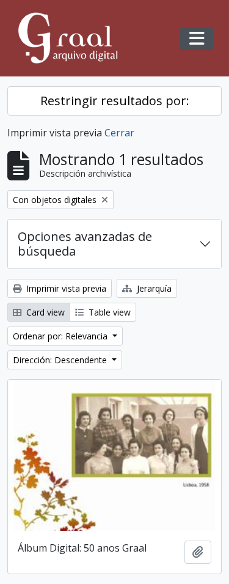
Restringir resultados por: (114, 100)
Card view (44, 312)
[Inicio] (73, 38)
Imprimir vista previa (65, 288)
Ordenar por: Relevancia (61, 336)
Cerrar (119, 132)
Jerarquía (153, 288)
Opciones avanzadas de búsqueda (85, 243)
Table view (108, 312)
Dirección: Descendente (61, 360)
